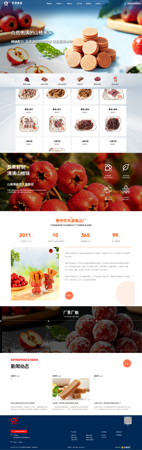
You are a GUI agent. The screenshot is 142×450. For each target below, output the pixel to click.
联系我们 (88, 3)
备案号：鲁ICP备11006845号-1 (76, 447)
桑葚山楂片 (89, 435)
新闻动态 (119, 432)
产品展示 (58, 3)
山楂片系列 (74, 439)
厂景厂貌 (79, 3)
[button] (16, 80)
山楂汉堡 (73, 435)
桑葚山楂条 (89, 437)
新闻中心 (69, 3)
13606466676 (134, 3)
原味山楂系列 (90, 439)
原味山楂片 (74, 437)
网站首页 (49, 3)
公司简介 (98, 3)
